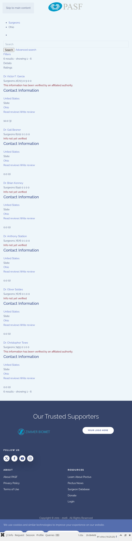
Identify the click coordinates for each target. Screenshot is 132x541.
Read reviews (11, 111)
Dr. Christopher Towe (15, 342)
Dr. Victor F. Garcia (14, 76)
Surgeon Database (79, 489)
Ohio (6, 107)
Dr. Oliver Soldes (13, 289)
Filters (7, 54)
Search (9, 49)
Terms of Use (11, 489)
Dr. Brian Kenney (13, 183)
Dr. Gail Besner (12, 129)
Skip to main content (18, 7)
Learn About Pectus (79, 477)
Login (71, 501)
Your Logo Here (98, 430)
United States (11, 98)
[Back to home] (66, 7)
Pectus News (75, 483)
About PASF (10, 477)
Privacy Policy (11, 483)
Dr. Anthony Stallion (15, 236)
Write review (27, 111)
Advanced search (26, 49)
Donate (72, 495)
